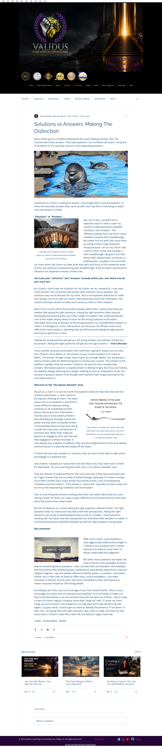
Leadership (38, 99)
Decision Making (82, 99)
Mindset (62, 620)
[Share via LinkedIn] (48, 629)
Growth (67, 99)
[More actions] (126, 116)
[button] (141, 36)
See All (137, 651)
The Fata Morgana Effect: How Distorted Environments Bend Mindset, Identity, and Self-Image (80, 682)
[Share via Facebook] (35, 629)
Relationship (53, 99)
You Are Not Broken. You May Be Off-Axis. (38, 682)
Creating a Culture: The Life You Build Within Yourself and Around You (121, 682)
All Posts (25, 99)
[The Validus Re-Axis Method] (40, 666)
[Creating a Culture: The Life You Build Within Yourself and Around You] (122, 666)
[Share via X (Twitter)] (41, 629)
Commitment (99, 99)
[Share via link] (54, 629)
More (112, 99)
